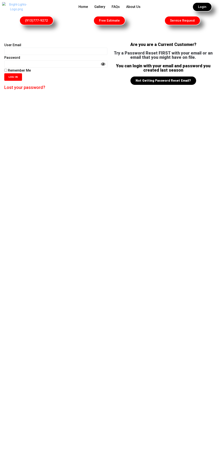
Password (12, 58)
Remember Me (19, 70)
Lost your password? (24, 87)
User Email (12, 45)
